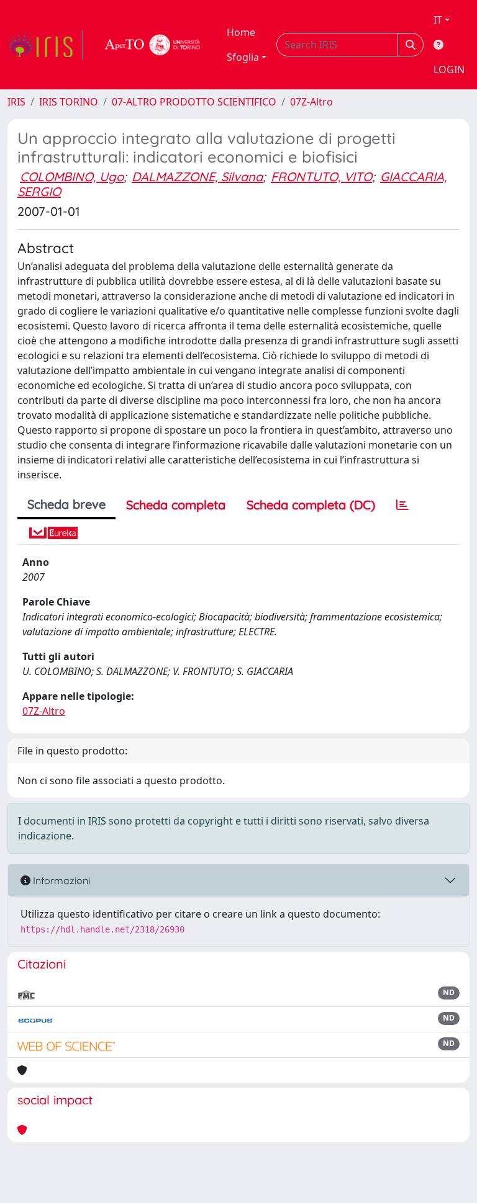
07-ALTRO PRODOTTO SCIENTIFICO (194, 102)
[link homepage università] (152, 45)
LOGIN (449, 69)
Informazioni (60, 880)
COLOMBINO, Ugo (72, 176)
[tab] (402, 505)
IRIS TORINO (68, 102)
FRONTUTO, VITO (321, 176)
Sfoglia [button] (243, 57)
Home (241, 32)
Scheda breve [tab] (66, 504)
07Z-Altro (311, 102)
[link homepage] (45, 45)
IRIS (16, 102)
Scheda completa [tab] (175, 504)
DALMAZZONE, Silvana (197, 176)
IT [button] (438, 20)
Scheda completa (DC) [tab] (311, 504)
